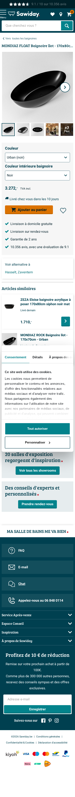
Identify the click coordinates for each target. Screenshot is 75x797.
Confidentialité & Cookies (20, 743)
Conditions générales (48, 736)
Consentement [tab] (15, 357)
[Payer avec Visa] (25, 754)
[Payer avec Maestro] (35, 754)
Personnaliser (35, 442)
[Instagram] (56, 720)
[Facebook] (43, 720)
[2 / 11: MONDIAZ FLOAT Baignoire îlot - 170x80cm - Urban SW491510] (22, 129)
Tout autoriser (37, 428)
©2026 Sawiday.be (21, 736)
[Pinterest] (50, 720)
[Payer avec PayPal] (65, 754)
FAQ (21, 550)
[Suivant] (65, 87)
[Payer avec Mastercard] (45, 754)
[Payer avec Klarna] (27, 764)
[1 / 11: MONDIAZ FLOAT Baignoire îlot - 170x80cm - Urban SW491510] (8, 129)
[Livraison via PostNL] (47, 763)
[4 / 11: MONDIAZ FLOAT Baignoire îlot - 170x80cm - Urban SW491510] (52, 129)
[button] (63, 210)
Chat (21, 583)
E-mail (23, 567)
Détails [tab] (37, 357)
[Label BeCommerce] (37, 764)
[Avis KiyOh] (12, 754)
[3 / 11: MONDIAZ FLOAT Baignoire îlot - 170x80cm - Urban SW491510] (37, 129)
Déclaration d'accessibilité (52, 743)
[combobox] (31, 25)
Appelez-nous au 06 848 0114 (40, 600)
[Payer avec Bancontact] (55, 754)
